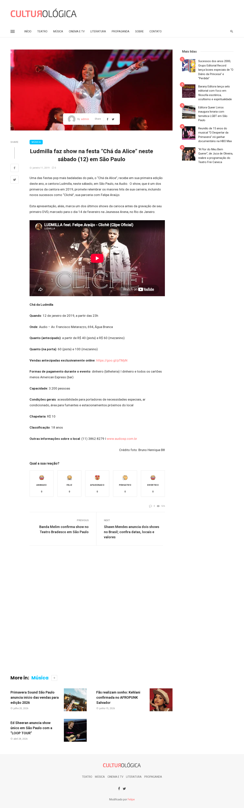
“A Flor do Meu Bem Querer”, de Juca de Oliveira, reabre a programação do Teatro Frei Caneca (215, 156)
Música (58, 31)
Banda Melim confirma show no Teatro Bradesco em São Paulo (64, 529)
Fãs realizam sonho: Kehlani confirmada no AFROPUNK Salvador (118, 697)
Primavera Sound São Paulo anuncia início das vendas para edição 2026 (34, 697)
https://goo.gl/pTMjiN (111, 360)
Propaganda (120, 31)
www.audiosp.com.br (122, 439)
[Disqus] (91, 611)
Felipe (131, 799)
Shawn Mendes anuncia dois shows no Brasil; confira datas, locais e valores (131, 532)
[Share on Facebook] (14, 168)
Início (27, 31)
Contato (155, 31)
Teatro (42, 31)
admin (85, 119)
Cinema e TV (77, 31)
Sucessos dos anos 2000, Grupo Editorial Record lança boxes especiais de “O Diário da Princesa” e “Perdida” (215, 69)
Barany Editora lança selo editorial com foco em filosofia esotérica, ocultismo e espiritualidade (215, 93)
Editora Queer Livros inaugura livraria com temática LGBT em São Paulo (212, 114)
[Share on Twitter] (14, 180)
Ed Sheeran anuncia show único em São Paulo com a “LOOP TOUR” (31, 728)
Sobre (139, 31)
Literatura (98, 31)
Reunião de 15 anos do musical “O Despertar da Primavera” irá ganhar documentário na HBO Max (215, 135)
